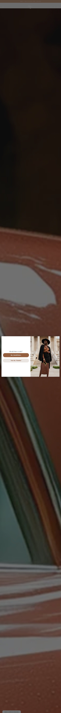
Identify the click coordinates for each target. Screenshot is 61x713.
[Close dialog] (58, 338)
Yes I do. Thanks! (16, 360)
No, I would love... (16, 355)
